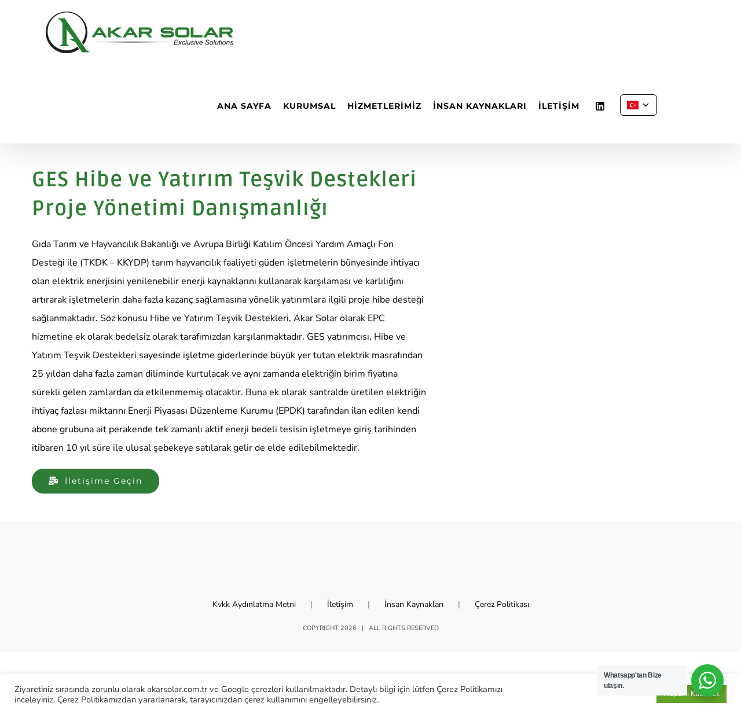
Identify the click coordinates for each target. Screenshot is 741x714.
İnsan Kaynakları (413, 604)
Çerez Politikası (502, 604)
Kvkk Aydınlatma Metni (254, 604)
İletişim (340, 604)
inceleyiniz (33, 699)
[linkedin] (599, 105)
